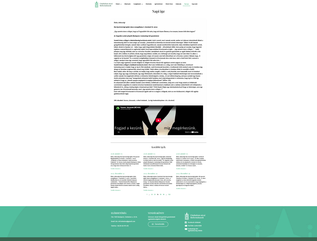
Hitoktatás (149, 4)
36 (163, 194)
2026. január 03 (149, 154)
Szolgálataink (137, 4)
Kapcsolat (194, 4)
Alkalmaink (127, 4)
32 (152, 194)
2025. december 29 (183, 173)
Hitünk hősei (169, 4)
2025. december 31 (117, 173)
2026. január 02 (182, 154)
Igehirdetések (159, 4)
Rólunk (118, 4)
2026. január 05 (116, 154)
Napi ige (186, 4)
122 (169, 194)
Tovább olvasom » (116, 168)
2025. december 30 (150, 173)
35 (160, 194)
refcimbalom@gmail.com (126, 221)
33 (155, 194)
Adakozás (178, 4)
